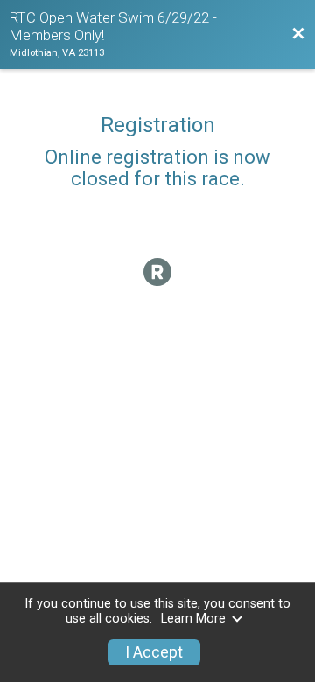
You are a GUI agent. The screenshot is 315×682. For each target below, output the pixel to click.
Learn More (193, 618)
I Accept (154, 652)
